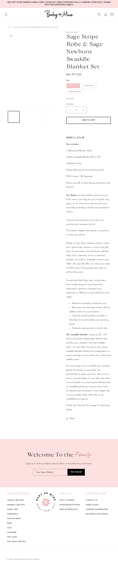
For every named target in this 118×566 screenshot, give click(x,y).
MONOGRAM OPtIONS (70, 505)
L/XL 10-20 (90, 86)
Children (11, 533)
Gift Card (12, 537)
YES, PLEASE (76, 472)
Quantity (69, 104)
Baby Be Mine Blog (69, 510)
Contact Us (92, 500)
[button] (6, 14)
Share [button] (72, 419)
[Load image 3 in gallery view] (39, 117)
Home (9, 27)
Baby (9, 523)
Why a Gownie (67, 500)
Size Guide (70, 98)
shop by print (14, 519)
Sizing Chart (92, 505)
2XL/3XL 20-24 (76, 92)
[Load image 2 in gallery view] (26, 117)
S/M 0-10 (73, 86)
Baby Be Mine (19, 559)
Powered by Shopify (32, 559)
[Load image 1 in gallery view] (13, 117)
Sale (9, 528)
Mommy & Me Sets (16, 505)
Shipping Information (97, 510)
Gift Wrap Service (16, 542)
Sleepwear (12, 514)
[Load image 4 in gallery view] (52, 117)
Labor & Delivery (15, 500)
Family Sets (12, 510)
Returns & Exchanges (97, 514)
